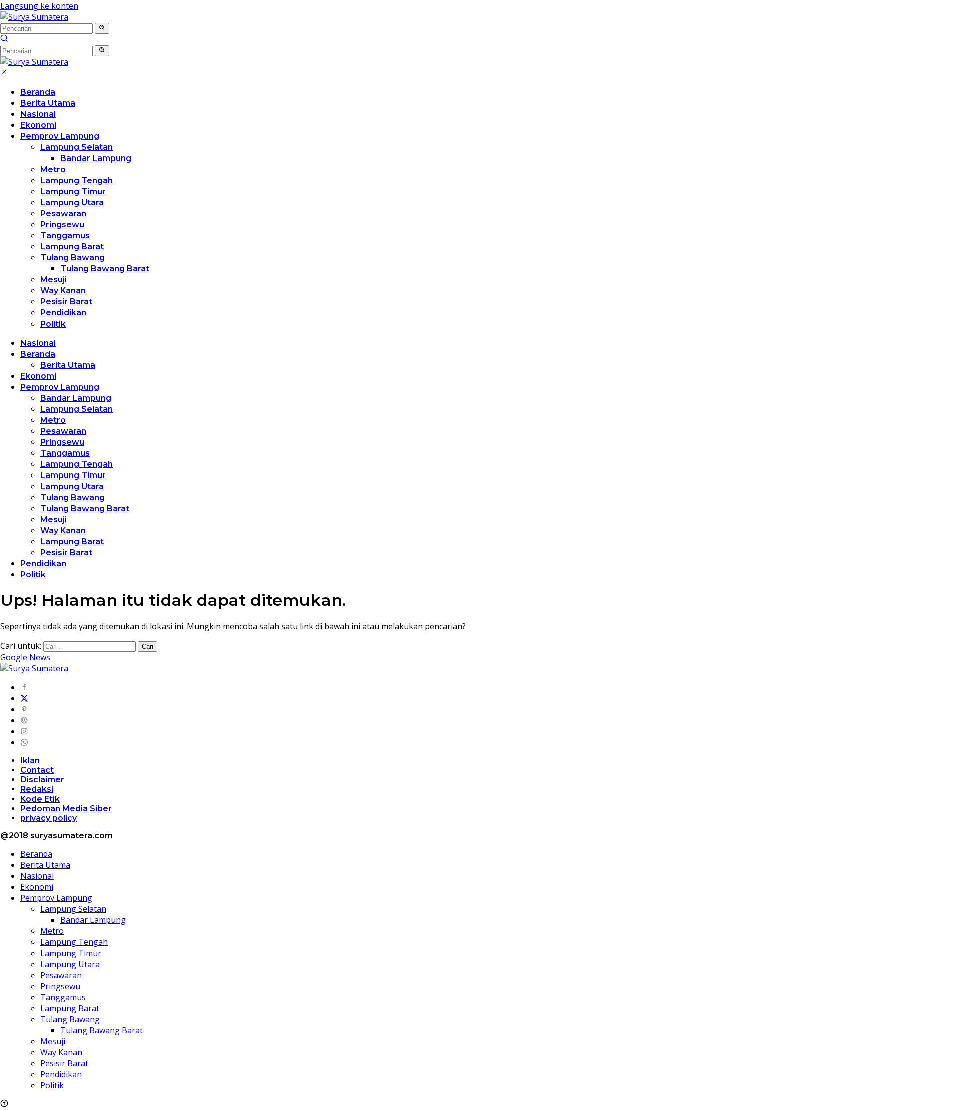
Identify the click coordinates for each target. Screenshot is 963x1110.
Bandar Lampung (95, 158)
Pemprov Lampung (59, 136)
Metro (53, 169)
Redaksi (36, 789)
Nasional (38, 114)
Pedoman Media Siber (66, 808)
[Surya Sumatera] (34, 16)
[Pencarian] (4, 39)
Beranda (37, 92)
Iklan (30, 760)
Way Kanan (63, 290)
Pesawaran (63, 213)
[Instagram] (24, 731)
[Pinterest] (24, 709)
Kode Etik (40, 799)
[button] (102, 28)
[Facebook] (24, 687)
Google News (25, 657)
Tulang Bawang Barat (104, 268)
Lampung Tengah (76, 180)
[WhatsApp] (24, 742)
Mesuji (53, 279)
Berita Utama (47, 103)
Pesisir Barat (66, 301)
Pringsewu (62, 224)
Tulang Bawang (72, 257)
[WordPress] (24, 720)
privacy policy (48, 818)
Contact (37, 770)
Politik (53, 324)
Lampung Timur (73, 191)
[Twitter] (24, 698)
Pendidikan (63, 313)
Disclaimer (42, 779)
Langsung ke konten (39, 5)
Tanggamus (65, 235)
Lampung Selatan (76, 147)
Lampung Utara (72, 202)
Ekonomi (38, 125)
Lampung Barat (72, 246)
